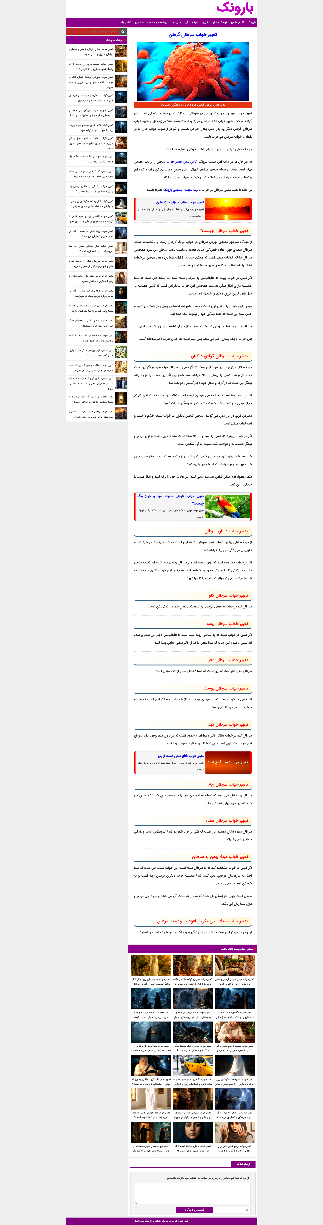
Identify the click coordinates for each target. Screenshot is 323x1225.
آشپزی (205, 22)
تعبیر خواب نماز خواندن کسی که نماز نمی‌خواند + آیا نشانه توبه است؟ (151, 1115)
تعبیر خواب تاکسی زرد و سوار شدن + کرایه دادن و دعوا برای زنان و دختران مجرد (193, 1084)
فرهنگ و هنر (220, 22)
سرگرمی (139, 22)
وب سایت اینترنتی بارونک (180, 190)
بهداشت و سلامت (157, 22)
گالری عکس (237, 22)
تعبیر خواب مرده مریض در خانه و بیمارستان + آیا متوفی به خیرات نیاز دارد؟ (192, 1017)
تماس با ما (125, 22)
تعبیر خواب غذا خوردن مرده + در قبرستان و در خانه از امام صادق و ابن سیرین (235, 1017)
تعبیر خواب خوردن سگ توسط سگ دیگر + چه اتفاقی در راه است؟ (193, 1048)
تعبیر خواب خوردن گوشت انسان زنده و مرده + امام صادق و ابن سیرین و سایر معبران (192, 984)
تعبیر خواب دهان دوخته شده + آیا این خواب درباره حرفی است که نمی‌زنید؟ (193, 1151)
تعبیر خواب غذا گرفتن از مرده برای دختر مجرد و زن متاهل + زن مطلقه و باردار (151, 1051)
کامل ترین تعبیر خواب (181, 162)
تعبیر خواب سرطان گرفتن (193, 35)
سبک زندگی (191, 22)
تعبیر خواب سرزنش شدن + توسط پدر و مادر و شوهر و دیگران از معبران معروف (192, 1117)
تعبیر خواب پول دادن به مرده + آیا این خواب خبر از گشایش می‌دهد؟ (235, 1115)
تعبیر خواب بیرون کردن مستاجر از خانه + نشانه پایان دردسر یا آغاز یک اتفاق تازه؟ (151, 1151)
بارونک (252, 22)
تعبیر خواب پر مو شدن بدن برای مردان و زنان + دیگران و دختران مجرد (234, 1151)
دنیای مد (176, 22)
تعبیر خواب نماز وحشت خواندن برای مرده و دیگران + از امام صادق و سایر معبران (234, 1084)
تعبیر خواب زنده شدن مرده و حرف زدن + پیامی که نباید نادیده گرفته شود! (151, 1017)
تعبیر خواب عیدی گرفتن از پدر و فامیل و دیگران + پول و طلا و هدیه (234, 981)
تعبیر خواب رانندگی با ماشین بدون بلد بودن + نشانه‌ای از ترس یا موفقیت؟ (151, 1081)
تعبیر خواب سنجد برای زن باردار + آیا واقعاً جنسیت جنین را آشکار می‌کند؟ (151, 981)
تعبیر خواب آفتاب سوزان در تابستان (180, 202)
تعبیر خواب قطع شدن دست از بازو (181, 756)
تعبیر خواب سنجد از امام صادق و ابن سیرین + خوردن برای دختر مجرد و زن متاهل (234, 1051)
